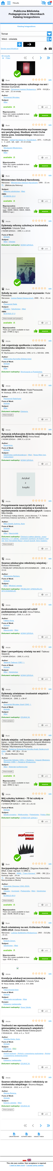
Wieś (5, 102)
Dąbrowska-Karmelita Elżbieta (18, 359)
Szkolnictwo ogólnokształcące (15, 455)
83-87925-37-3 (9, 314)
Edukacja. (24, 411)
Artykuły (7, 237)
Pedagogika (25, 891)
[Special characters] (50, 48)
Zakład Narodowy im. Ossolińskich (23, 140)
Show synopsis (8, 721)
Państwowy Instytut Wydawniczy (23, 89)
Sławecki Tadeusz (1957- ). (14, 662)
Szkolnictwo (15, 309)
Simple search (6, 49)
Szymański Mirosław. (12, 97)
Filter (8, 58)
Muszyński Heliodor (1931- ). (19, 760)
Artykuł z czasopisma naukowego (31, 1053)
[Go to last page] (48, 58)
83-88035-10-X (9, 196)
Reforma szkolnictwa (12, 191)
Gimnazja (7, 1049)
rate (50, 80)
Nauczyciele (13, 533)
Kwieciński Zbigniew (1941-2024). (17, 886)
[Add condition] (19, 44)
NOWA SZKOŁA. (27, 245)
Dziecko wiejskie (10, 1103)
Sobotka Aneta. (12, 1039)
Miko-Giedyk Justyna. (14, 524)
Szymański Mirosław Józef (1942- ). (17, 704)
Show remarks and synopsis (12, 318)
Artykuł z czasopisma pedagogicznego (27, 1054)
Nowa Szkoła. (26, 1007)
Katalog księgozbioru (26, 26)
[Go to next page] (40, 58)
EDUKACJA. (25, 717)
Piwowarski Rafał (12, 399)
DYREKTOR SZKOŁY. (29, 818)
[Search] (29, 44)
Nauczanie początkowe (13, 999)
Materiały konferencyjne (18, 767)
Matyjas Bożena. (10, 1093)
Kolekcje (15, 49)
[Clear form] (45, 48)
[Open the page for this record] (26, 70)
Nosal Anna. (8, 445)
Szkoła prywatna (10, 815)
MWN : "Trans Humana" (26, 873)
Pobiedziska (34, 815)
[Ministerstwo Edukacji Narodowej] (24, 183)
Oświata (12, 242)
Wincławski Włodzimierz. (13, 148)
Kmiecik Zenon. (10, 941)
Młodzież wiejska (15, 586)
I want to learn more (17, 1165)
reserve (45, 115)
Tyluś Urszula (11, 990)
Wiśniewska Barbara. (12, 576)
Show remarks (8, 415)
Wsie (5, 368)
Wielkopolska (23, 815)
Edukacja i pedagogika (12, 1004)
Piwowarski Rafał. (10, 304)
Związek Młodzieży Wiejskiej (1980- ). (27, 761)
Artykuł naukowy (10, 1053)
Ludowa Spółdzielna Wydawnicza (24, 933)
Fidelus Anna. (9, 620)
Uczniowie (15, 891)
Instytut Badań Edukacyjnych (22, 298)
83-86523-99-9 (9, 896)
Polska (45, 815)
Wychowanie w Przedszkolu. (32, 372)
